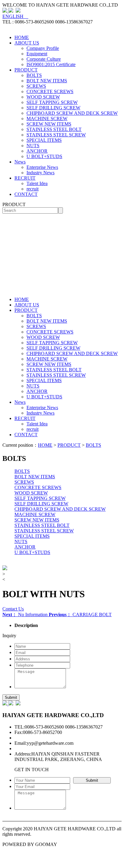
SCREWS (36, 86)
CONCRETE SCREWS (49, 91)
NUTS (32, 145)
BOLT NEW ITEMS (46, 80)
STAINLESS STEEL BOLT (54, 129)
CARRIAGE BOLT (80, 614)
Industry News (40, 172)
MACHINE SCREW (46, 118)
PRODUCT (26, 69)
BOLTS (34, 75)
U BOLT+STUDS (44, 156)
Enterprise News (42, 167)
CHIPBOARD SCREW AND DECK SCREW (72, 113)
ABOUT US (26, 42)
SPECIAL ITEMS (44, 140)
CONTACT (26, 194)
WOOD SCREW (43, 96)
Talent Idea (37, 183)
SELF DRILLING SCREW (53, 107)
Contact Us (13, 608)
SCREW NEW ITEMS (48, 123)
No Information (25, 614)
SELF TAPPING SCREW (52, 102)
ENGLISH (15, 16)
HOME (21, 37)
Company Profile (42, 48)
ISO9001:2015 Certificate (51, 64)
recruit (32, 188)
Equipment (36, 53)
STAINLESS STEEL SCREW (56, 134)
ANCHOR (37, 151)
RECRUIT (25, 178)
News (20, 161)
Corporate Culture (43, 59)
